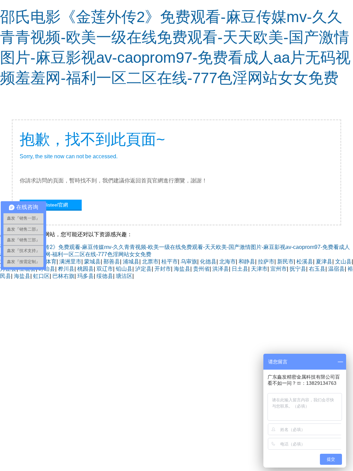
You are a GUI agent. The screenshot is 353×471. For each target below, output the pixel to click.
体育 (51, 261)
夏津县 (324, 261)
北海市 (227, 261)
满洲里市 (70, 261)
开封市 (162, 269)
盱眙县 (47, 269)
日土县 (240, 269)
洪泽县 (220, 269)
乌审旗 (189, 261)
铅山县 (124, 269)
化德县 (208, 261)
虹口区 (41, 276)
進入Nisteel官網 (51, 205)
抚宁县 (298, 269)
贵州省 (201, 269)
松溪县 (304, 261)
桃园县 (85, 269)
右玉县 (317, 269)
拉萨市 (266, 261)
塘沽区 (124, 276)
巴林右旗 (63, 276)
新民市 (285, 261)
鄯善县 (111, 261)
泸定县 (143, 269)
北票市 (150, 261)
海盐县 (182, 269)
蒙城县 (92, 261)
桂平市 (169, 261)
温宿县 (336, 269)
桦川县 (66, 269)
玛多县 (85, 276)
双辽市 (105, 269)
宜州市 (278, 269)
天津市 (259, 269)
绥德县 (105, 276)
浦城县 (131, 261)
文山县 (343, 261)
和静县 (247, 261)
